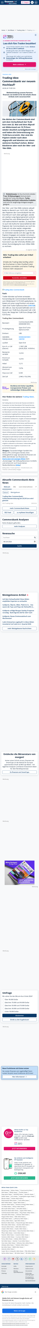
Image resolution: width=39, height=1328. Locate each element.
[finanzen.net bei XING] (26, 1259)
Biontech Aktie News (8, 1223)
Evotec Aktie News (20, 1229)
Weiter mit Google (19, 1311)
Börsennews (5, 1190)
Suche (19, 546)
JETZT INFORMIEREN (19, 1149)
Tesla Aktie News (23, 1200)
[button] (25, 2)
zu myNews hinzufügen (25, 512)
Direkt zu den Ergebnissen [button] (19, 1020)
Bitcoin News (6, 1198)
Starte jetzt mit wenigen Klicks (13, 459)
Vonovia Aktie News (8, 1227)
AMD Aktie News (20, 1227)
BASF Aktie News (7, 1202)
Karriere (4, 1269)
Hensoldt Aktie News (8, 1215)
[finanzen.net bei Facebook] (9, 1259)
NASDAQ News (18, 1194)
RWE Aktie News (20, 1217)
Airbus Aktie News (7, 1221)
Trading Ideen (28, 397)
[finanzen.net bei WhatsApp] (30, 1259)
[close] (35, 1292)
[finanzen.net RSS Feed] (34, 1259)
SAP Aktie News (21, 1209)
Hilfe (15, 1266)
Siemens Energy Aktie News (24, 1204)
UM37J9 (31, 305)
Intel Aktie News (19, 1233)
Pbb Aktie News (30, 1251)
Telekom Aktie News (21, 1245)
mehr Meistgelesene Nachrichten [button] (19, 628)
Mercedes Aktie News (8, 1225)
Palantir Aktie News (8, 1235)
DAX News (5, 1192)
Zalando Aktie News (8, 1249)
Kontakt (4, 1266)
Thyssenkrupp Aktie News (24, 1223)
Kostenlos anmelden (19, 278)
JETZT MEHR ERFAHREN (19, 1178)
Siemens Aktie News (8, 1237)
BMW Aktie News (18, 1247)
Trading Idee (21, 30)
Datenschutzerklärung (20, 285)
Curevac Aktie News (22, 1237)
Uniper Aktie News (7, 1229)
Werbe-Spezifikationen (18, 1271)
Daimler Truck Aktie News (21, 1241)
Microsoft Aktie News (8, 1209)
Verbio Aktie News (7, 1253)
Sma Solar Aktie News (8, 1243)
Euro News (14, 1196)
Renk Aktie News (7, 1219)
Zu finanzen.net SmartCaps (19, 772)
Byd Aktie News (19, 1221)
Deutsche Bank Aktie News (10, 1210)
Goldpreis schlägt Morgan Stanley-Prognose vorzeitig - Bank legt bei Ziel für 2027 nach (18, 612)
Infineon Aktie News (22, 1215)
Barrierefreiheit (30, 1281)
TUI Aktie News (6, 1206)
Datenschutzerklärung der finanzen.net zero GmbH (15, 1325)
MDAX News (13, 1192)
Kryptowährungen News (27, 1196)
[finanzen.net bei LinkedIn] (21, 1259)
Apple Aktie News (25, 1210)
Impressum (29, 1266)
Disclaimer (28, 1271)
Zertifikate (11, 30)
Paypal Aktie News (7, 1217)
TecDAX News (23, 1192)
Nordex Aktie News (23, 1225)
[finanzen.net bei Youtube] (13, 1259)
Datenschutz (29, 1269)
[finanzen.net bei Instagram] (5, 1259)
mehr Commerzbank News (19, 508)
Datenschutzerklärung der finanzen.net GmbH (13, 1323)
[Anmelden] (35, 2)
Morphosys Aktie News (9, 1231)
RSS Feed (8, 512)
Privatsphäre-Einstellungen (29, 1277)
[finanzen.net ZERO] (19, 37)
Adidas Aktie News (20, 1239)
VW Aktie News (30, 1253)
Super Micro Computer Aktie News (12, 1251)
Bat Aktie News (6, 1247)
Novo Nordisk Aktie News (25, 1231)
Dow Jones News (7, 1194)
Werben (16, 1269)
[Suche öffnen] (32, 2)
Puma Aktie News (7, 1239)
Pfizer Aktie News (7, 1233)
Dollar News (5, 1196)
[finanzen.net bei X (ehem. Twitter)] (17, 1259)
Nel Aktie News (6, 1241)
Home (3, 30)
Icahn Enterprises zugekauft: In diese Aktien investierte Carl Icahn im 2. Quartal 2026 (18, 623)
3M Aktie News (19, 1253)
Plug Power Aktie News (27, 1213)
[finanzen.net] (11, 1)
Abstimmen (19, 1016)
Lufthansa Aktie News (20, 1219)
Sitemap (4, 1273)
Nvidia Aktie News (17, 1198)
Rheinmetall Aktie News (9, 1200)
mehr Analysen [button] (19, 526)
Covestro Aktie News (21, 1235)
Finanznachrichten (26, 1190)
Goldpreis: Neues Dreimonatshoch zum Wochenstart (16, 617)
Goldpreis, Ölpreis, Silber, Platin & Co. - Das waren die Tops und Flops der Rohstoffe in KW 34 (17, 606)
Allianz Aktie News (18, 1206)
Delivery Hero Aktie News (25, 1243)
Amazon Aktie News (8, 1204)
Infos (18, 465)
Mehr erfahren (18, 64)
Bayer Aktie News (19, 1202)
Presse (4, 1271)
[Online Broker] (11, 3)
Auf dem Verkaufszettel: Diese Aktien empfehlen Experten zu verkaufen (15, 600)
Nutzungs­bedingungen (29, 1274)
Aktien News (15, 1190)
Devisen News (29, 1194)
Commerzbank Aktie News (10, 1213)
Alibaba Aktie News (8, 1245)
